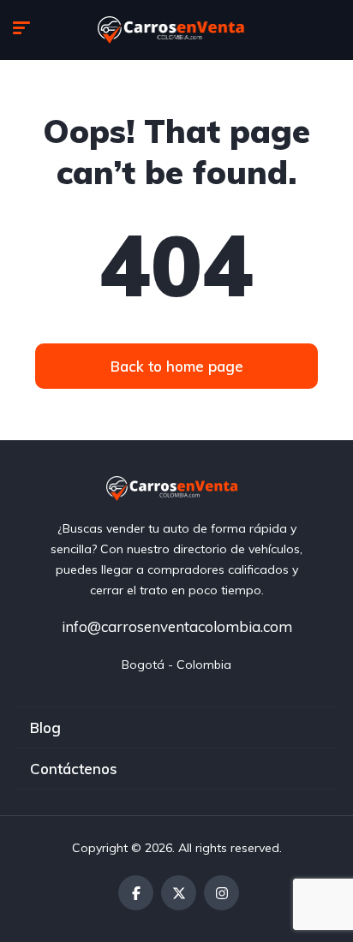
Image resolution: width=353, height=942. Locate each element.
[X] (178, 892)
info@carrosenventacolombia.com (177, 626)
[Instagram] (221, 892)
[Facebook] (135, 892)
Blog (45, 727)
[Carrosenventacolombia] (177, 30)
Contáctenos (73, 769)
